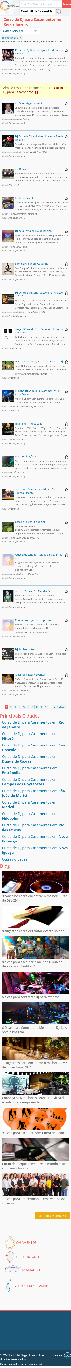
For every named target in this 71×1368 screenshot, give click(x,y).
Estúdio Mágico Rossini (28, 103)
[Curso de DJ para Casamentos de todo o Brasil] (20, 38)
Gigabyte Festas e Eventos (30, 674)
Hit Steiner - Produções (28, 423)
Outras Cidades (14, 859)
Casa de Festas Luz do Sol (30, 522)
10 (46, 707)
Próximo (59, 707)
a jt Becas (20, 169)
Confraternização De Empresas (33, 620)
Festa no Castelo (24, 198)
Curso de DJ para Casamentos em (30, 759)
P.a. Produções (25, 649)
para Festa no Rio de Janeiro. (33, 231)
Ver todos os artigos (51, 1215)
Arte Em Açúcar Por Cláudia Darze (34, 591)
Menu (67, 4)
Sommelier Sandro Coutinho (31, 263)
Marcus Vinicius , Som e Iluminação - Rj (39, 361)
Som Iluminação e (27, 456)
